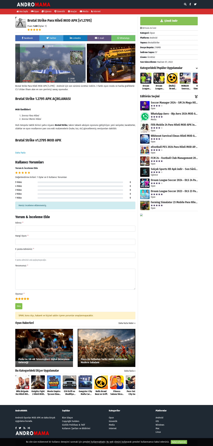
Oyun (36, 11)
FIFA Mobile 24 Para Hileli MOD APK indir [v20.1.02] (174, 124)
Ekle (19, 306)
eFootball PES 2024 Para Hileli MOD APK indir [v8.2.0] (174, 146)
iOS (157, 421)
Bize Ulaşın (67, 417)
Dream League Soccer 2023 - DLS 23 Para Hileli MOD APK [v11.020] (174, 191)
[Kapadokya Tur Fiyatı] (141, 214)
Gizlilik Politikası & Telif (73, 424)
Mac (157, 428)
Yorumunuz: (21, 265)
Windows (160, 424)
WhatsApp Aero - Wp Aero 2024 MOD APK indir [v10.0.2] (174, 113)
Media (85, 11)
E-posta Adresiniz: (24, 249)
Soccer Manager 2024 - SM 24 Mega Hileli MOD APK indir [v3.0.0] (174, 102)
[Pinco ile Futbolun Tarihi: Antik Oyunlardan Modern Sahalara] (106, 347)
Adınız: (19, 222)
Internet (97, 11)
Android (159, 417)
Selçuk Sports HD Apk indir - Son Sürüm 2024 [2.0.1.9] (174, 169)
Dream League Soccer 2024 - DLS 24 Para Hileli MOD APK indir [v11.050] (174, 180)
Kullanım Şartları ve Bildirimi (76, 428)
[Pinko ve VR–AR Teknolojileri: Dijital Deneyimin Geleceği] (44, 345)
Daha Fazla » (129, 371)
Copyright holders (70, 421)
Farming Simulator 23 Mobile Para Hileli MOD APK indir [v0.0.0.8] (174, 202)
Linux (158, 432)
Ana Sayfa (23, 11)
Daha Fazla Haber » (127, 323)
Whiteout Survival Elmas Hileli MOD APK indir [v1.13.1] (174, 135)
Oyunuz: (19, 293)
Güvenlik (61, 11)
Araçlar (73, 11)
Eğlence (47, 11)
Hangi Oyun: (21, 235)
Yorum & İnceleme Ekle (26, 168)
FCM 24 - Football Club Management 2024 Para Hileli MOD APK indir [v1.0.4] (174, 158)
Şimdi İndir (171, 20)
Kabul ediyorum (179, 442)
